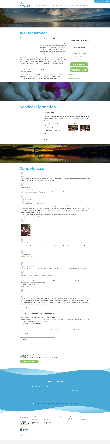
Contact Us (78, 5)
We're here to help (35, 423)
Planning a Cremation (47, 425)
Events (65, 5)
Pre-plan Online (70, 419)
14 (66, 403)
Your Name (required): (24, 333)
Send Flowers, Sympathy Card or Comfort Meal (79, 70)
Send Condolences (79, 64)
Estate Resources (83, 418)
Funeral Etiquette (83, 419)
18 (76, 403)
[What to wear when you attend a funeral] (73, 128)
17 (74, 403)
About (71, 5)
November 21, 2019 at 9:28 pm (28, 295)
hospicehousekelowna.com (33, 76)
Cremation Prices (47, 423)
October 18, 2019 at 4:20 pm (27, 176)
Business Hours (99, 2)
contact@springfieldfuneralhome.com (28, 331)
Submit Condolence (29, 361)
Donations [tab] (72, 74)
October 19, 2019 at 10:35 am (28, 189)
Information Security (83, 420)
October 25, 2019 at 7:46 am (27, 256)
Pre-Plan (52, 5)
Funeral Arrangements (41, 5)
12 (61, 403)
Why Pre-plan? (70, 418)
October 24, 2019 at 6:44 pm (28, 244)
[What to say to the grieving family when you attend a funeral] (85, 128)
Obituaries (59, 5)
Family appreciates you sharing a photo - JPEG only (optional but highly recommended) (38, 354)
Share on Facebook (79, 56)
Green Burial (86, 5)
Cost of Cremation (47, 418)
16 (71, 403)
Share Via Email (79, 58)
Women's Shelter (35, 419)
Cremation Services (47, 422)
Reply (22, 183)
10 (56, 403)
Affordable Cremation (47, 420)
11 (59, 403)
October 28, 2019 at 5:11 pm (27, 277)
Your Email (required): (24, 339)
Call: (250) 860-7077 (35, 425)
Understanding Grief (59, 418)
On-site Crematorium (47, 419)
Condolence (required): (24, 345)
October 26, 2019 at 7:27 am (27, 266)
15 (69, 403)
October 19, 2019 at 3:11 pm (27, 201)
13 (64, 403)
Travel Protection (71, 420)
